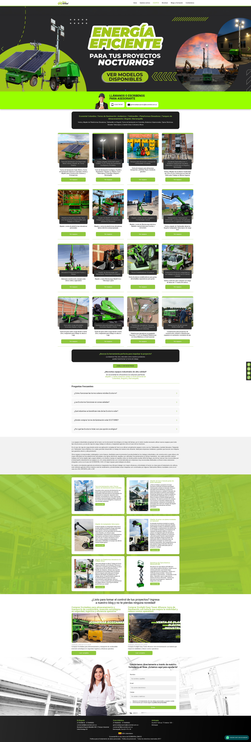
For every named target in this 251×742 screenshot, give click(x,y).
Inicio (135, 3)
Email (131, 683)
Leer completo (84, 653)
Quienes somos (145, 3)
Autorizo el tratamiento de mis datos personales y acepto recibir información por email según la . (153, 701)
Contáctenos (190, 3)
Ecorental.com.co (135, 736)
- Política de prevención (128, 739)
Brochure (165, 3)
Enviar (153, 707)
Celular (132, 692)
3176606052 (117, 723)
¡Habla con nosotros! (125, 366)
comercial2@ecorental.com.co (87, 725)
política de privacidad (159, 702)
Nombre (132, 674)
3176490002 (90, 723)
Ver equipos (73, 180)
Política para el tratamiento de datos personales (105, 739)
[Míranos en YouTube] (249, 373)
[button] (2, 49)
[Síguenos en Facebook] (249, 364)
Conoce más (100, 504)
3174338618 (81, 723)
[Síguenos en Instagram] (249, 369)
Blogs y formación (177, 3)
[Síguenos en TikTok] (249, 377)
